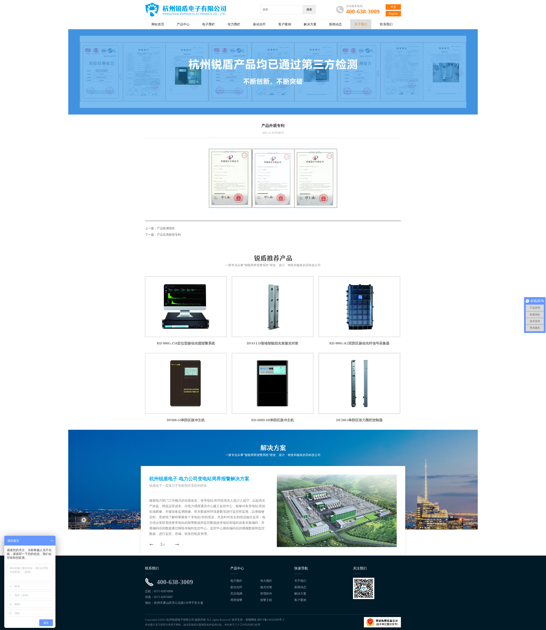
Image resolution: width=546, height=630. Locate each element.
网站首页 (157, 24)
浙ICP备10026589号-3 (270, 619)
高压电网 (236, 593)
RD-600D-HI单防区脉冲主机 (272, 420)
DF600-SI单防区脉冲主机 (186, 420)
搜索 (309, 9)
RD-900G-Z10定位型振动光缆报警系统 (186, 343)
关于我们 (360, 24)
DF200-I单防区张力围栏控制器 (359, 420)
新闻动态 (335, 24)
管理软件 (266, 593)
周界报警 (236, 600)
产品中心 (183, 24)
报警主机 (266, 600)
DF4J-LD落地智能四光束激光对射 (272, 343)
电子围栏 (208, 24)
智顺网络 (251, 619)
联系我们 (386, 24)
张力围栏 (234, 24)
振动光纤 (259, 24)
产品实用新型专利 (169, 234)
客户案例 (284, 24)
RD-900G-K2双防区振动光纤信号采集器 (359, 343)
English (393, 13)
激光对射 (266, 587)
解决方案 (310, 24)
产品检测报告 (166, 228)
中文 (393, 7)
